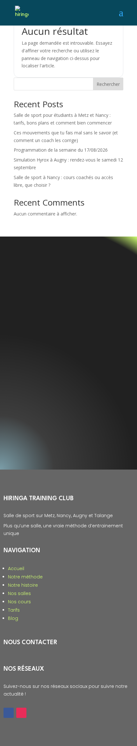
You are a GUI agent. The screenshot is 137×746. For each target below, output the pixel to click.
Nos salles (19, 593)
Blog (13, 618)
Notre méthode (25, 577)
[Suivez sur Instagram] (21, 713)
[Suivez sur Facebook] (9, 713)
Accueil (16, 568)
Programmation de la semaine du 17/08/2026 (61, 150)
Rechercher (108, 84)
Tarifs (14, 610)
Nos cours (19, 602)
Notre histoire (23, 585)
